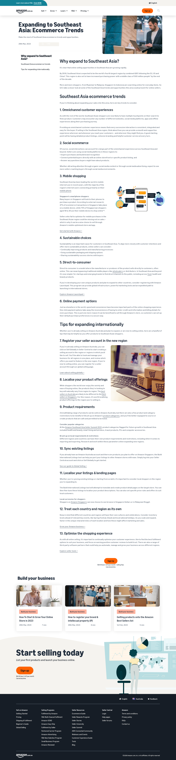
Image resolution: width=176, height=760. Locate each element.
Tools (74, 741)
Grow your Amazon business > (72, 526)
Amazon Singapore (79, 502)
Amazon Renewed (47, 745)
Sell (42, 11)
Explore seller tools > (69, 551)
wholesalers (118, 271)
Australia (139, 699)
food (149, 274)
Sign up (147, 11)
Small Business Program (50, 741)
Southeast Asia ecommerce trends (35, 64)
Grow (52, 11)
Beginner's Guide (22, 724)
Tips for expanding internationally (35, 69)
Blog (73, 745)
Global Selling (21, 727)
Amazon (125, 710)
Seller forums (107, 720)
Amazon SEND (46, 720)
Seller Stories (77, 720)
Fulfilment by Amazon (49, 714)
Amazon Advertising (48, 734)
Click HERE (38, 3)
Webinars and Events (79, 734)
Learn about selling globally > (72, 372)
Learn (63, 11)
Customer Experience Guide (82, 738)
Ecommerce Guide (78, 714)
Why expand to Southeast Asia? (36, 57)
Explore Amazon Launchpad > (72, 294)
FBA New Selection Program (51, 738)
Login (104, 714)
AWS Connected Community (82, 731)
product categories (111, 415)
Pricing (84, 11)
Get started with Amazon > (71, 231)
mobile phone (65, 190)
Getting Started (21, 714)
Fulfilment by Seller (48, 727)
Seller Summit (77, 727)
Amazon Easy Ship (48, 724)
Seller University (78, 724)
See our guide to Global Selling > (73, 466)
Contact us (126, 724)
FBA (73, 11)
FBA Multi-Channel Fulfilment (51, 717)
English (154, 3)
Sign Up (111, 561)
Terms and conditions (130, 714)
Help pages (106, 717)
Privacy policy (127, 717)
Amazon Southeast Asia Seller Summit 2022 (83, 427)
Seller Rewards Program (81, 717)
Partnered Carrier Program (51, 731)
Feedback (153, 699)
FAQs (124, 720)
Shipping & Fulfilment (24, 720)
